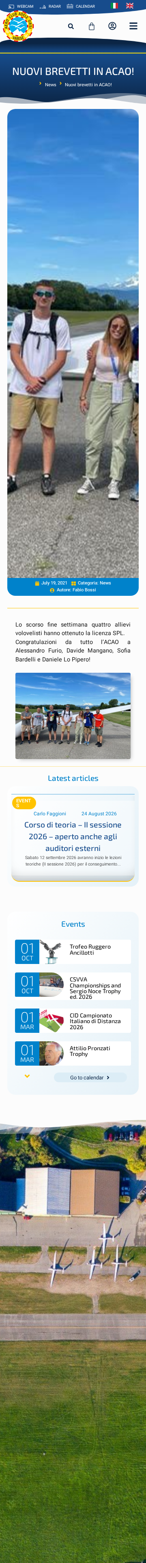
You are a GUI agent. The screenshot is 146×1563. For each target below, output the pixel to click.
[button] (71, 26)
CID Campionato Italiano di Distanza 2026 (95, 1021)
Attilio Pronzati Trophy (90, 1051)
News (50, 85)
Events (23, 803)
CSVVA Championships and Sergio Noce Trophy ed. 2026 (95, 988)
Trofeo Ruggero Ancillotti (90, 949)
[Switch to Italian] (116, 6)
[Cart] (92, 26)
